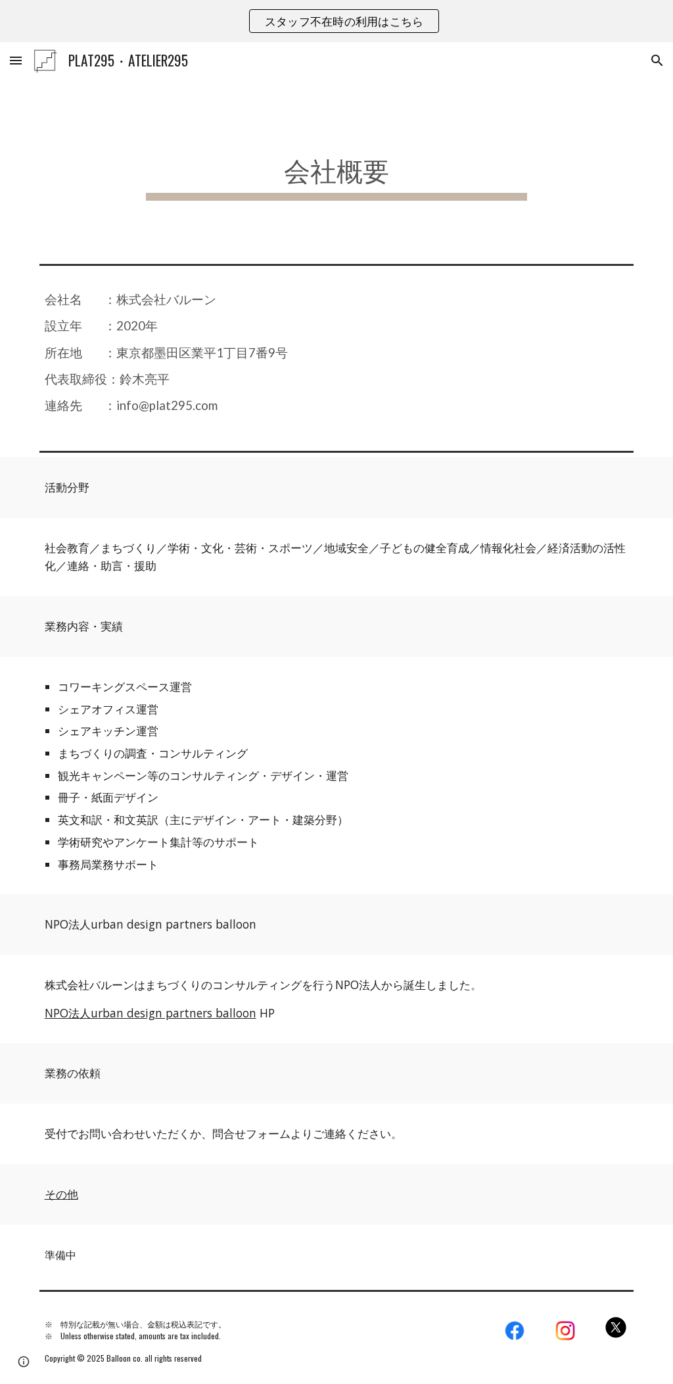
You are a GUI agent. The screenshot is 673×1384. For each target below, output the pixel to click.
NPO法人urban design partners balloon (150, 1013)
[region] (336, 21)
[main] (336, 169)
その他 (61, 1194)
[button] (16, 60)
